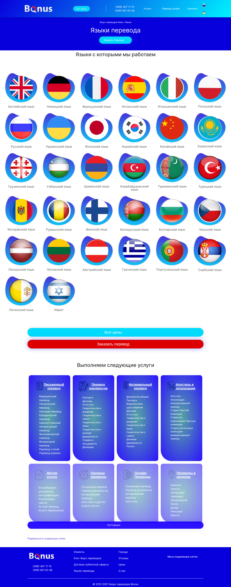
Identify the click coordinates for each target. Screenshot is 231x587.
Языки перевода (84, 570)
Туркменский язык (172, 186)
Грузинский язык (21, 186)
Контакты (192, 8)
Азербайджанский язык (134, 188)
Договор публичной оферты (91, 564)
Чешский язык (210, 229)
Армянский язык (96, 186)
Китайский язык (172, 146)
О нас (122, 570)
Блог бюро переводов (87, 558)
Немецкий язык (59, 106)
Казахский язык (210, 146)
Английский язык (21, 106)
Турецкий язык (209, 186)
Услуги (147, 8)
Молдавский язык (21, 229)
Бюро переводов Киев (111, 22)
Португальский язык (172, 269)
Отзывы (123, 558)
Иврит (59, 310)
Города (123, 551)
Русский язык (21, 146)
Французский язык (96, 106)
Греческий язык (134, 269)
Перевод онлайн (171, 8)
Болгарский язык (172, 229)
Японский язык (96, 146)
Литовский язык (59, 269)
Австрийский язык (96, 270)
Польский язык (209, 106)
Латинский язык (21, 310)
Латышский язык (21, 269)
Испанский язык (134, 106)
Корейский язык (134, 146)
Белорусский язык (134, 229)
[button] (169, 538)
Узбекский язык (59, 186)
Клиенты (79, 551)
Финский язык (96, 229)
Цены (122, 564)
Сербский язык (210, 270)
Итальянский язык (172, 106)
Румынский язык (59, 229)
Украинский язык (59, 146)
